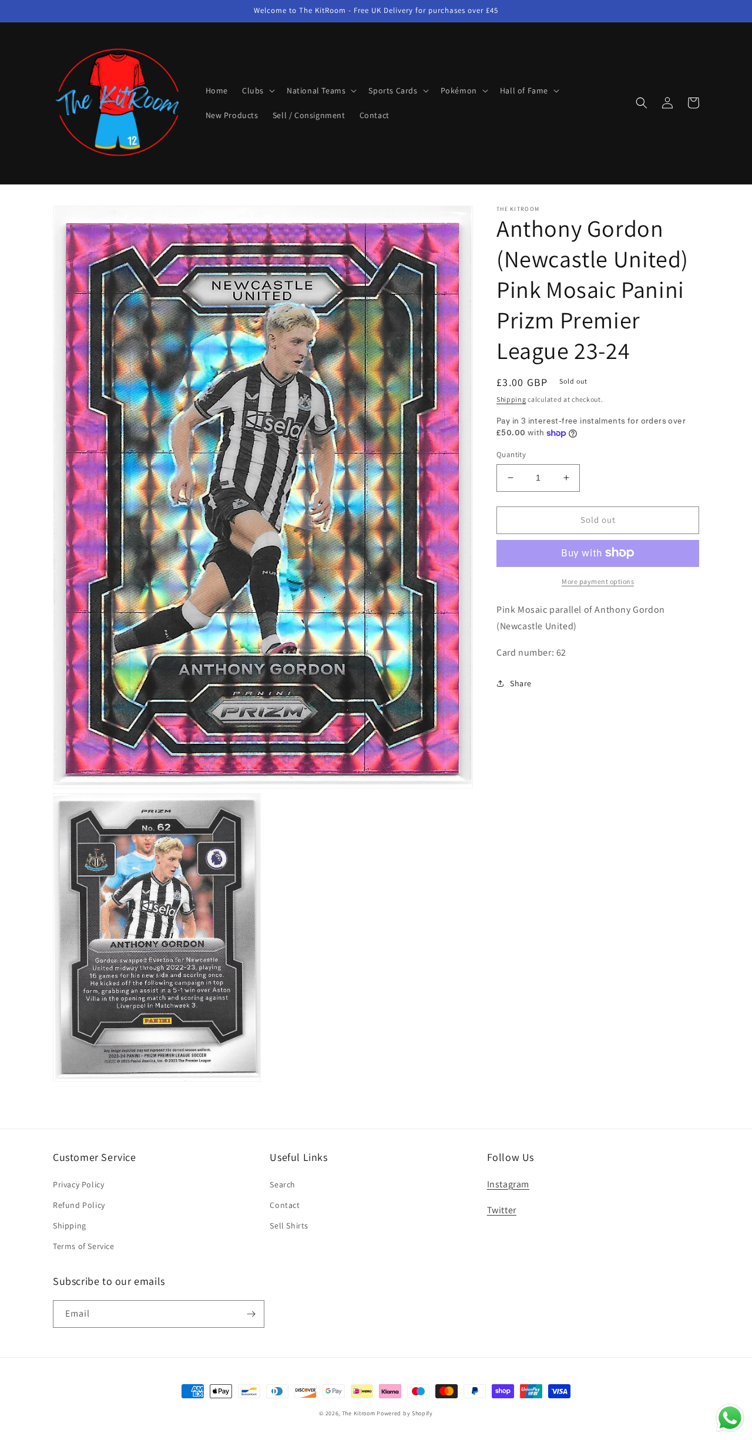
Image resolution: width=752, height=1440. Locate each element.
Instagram (508, 1184)
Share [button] (521, 683)
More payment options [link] (598, 580)
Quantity (511, 454)
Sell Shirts (289, 1225)
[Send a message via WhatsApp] (730, 1418)
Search (283, 1184)
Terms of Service (84, 1246)
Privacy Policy (78, 1184)
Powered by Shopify (405, 1413)
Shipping (511, 399)
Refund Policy (79, 1205)
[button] (257, 90)
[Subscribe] (251, 1314)
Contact (285, 1205)
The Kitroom (358, 1413)
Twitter (501, 1210)
